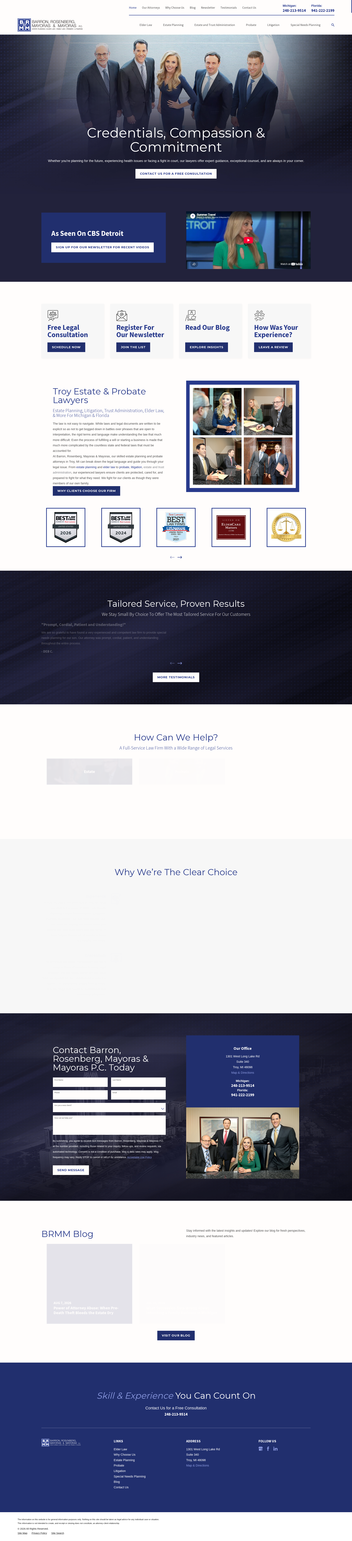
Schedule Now (66, 347)
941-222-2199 (322, 10)
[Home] (50, 25)
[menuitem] (22, 1533)
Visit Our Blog (176, 1335)
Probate (119, 1465)
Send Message (70, 1170)
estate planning (86, 467)
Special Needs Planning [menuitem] (305, 25)
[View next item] (180, 557)
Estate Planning (124, 1460)
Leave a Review (273, 347)
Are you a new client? (63, 1105)
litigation (136, 467)
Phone (57, 1092)
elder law (109, 467)
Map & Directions (242, 1072)
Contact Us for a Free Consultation (176, 174)
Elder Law (120, 1449)
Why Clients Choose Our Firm (86, 491)
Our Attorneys (151, 7)
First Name (58, 1080)
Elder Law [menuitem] (146, 25)
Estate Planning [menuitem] (173, 25)
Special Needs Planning (130, 1476)
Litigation (120, 1471)
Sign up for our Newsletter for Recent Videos (102, 247)
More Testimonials (176, 677)
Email (115, 1092)
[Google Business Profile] (260, 1449)
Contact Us (249, 7)
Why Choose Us (174, 7)
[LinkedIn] (275, 1449)
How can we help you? (63, 1118)
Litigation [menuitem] (273, 25)
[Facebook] (268, 1449)
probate (124, 467)
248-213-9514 (294, 10)
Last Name (117, 1080)
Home (133, 7)
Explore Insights (206, 347)
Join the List (133, 347)
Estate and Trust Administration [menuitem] (214, 25)
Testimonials (228, 7)
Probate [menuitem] (251, 25)
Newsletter (208, 7)
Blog (193, 7)
